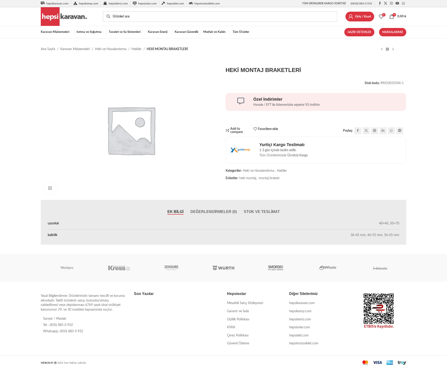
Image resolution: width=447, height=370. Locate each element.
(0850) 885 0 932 (361, 3)
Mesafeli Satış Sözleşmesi (245, 303)
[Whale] (328, 268)
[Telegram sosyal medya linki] (399, 130)
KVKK (231, 327)
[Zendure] (171, 268)
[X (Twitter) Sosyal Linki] (386, 3)
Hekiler (137, 49)
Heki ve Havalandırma (110, 49)
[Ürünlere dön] (387, 49)
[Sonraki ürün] (393, 49)
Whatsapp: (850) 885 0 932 (63, 331)
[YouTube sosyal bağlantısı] (397, 3)
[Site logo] (69, 16)
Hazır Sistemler (359, 32)
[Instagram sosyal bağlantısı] (391, 3)
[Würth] (223, 268)
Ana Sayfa (48, 49)
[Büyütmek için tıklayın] (50, 188)
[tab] (175, 212)
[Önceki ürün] (382, 49)
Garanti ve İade (238, 311)
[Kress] (119, 268)
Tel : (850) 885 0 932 (58, 325)
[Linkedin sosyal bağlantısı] (382, 130)
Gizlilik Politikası (238, 319)
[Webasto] (380, 268)
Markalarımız (392, 32)
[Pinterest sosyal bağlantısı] (374, 130)
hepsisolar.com (299, 327)
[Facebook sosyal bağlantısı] (380, 3)
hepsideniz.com (300, 319)
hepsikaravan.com (302, 303)
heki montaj (247, 178)
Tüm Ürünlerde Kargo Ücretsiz (324, 3)
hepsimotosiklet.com (303, 343)
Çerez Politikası (237, 335)
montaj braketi (269, 178)
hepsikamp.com (300, 311)
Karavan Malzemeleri (75, 49)
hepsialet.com (299, 335)
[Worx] (276, 268)
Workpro (67, 268)
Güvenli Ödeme (238, 343)
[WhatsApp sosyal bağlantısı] (403, 3)
